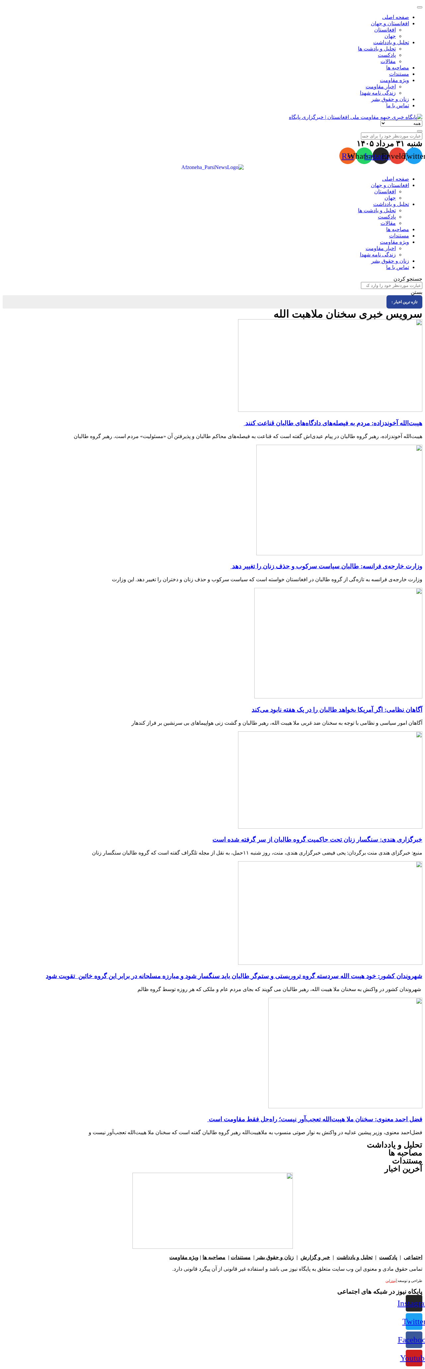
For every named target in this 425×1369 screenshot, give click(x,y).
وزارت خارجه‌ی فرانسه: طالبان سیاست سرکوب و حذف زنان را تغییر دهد (326, 566)
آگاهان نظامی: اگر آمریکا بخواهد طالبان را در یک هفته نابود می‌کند (337, 709)
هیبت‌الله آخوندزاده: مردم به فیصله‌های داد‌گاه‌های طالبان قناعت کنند (333, 422)
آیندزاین (391, 1281)
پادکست (388, 1257)
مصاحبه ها (214, 1257)
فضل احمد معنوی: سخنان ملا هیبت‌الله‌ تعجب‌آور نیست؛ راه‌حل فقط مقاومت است (314, 1119)
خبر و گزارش (315, 1257)
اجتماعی (413, 1257)
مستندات (241, 1257)
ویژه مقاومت (184, 1257)
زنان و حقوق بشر (275, 1257)
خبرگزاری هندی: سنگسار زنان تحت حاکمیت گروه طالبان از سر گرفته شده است (317, 839)
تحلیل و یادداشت (355, 1257)
